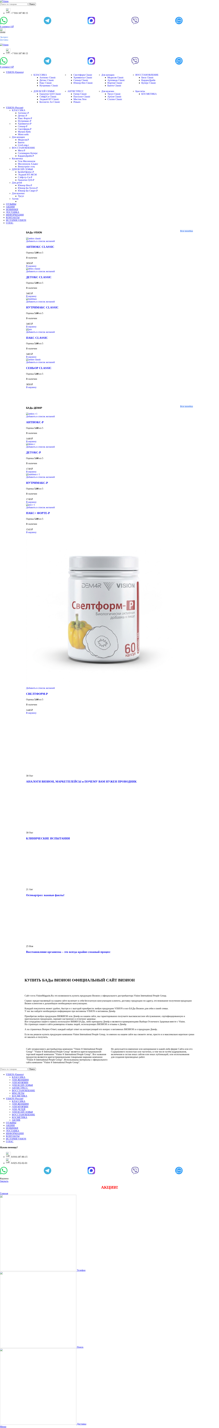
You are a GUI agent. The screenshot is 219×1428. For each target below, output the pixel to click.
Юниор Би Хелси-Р (28, 188)
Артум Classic (114, 96)
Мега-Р (21, 150)
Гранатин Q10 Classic (50, 94)
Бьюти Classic (114, 85)
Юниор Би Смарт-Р (28, 190)
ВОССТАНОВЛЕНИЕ (147, 75)
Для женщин (107, 75)
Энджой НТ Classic (49, 99)
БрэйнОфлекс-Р (26, 172)
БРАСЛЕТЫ (18, 1093)
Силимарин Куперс (28, 153)
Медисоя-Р (23, 139)
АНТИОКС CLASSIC (40, 246)
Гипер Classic (80, 94)
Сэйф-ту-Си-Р (25, 177)
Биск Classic (147, 77)
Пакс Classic (45, 83)
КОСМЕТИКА (149, 94)
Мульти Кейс (24, 131)
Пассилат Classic (81, 96)
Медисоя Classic (115, 77)
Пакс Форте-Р (25, 118)
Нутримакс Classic (48, 85)
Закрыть (4, 1181)
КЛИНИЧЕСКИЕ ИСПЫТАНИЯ (48, 838)
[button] (31, 266)
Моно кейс (23, 134)
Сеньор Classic (80, 80)
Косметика (17, 158)
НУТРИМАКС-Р (37, 482)
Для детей (17, 182)
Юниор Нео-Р (25, 185)
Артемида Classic (116, 80)
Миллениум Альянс (28, 164)
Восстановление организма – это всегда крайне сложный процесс (68, 951)
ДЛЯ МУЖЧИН (20, 1082)
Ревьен (76, 102)
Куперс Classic (148, 83)
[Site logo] (4, 1)
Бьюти (21, 142)
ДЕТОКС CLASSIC (39, 277)
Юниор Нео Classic (83, 83)
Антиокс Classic (47, 77)
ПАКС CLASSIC (37, 337)
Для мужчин (107, 91)
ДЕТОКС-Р (33, 452)
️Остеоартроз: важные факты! (45, 895)
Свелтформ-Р (24, 129)
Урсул (21, 196)
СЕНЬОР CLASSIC (39, 368)
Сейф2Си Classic (47, 96)
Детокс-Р (22, 115)
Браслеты (140, 91)
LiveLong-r (23, 145)
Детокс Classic (46, 80)
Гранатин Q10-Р (26, 180)
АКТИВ (16, 1120)
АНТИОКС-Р (35, 422)
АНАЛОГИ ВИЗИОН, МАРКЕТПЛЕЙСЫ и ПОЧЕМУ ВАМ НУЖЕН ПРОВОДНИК (81, 781)
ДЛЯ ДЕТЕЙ (18, 1109)
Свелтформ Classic (82, 75)
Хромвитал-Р (24, 123)
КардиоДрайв (148, 80)
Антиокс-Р (23, 113)
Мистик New (80, 99)
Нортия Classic (114, 83)
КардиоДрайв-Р (26, 156)
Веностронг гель (26, 166)
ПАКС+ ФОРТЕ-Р (38, 513)
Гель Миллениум (26, 161)
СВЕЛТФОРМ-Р (37, 693)
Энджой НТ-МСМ (27, 174)
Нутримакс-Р (24, 121)
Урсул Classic (114, 94)
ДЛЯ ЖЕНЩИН (20, 1080)
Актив (15, 198)
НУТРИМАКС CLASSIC (42, 307)
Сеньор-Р (22, 126)
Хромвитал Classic (82, 77)
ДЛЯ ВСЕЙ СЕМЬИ (44, 91)
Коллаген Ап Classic (49, 102)
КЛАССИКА (40, 75)
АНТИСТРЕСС (75, 91)
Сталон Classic (114, 99)
